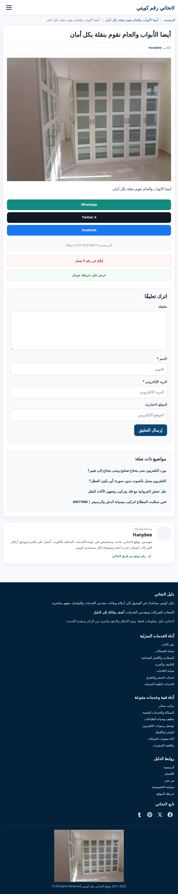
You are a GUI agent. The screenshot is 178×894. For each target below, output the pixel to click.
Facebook (89, 230)
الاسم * (162, 358)
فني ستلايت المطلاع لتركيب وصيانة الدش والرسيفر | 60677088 (119, 501)
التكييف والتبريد (164, 664)
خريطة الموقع (165, 793)
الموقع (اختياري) (156, 404)
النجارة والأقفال (164, 732)
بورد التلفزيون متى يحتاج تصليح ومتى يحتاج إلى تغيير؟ (127, 470)
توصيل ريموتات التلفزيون (158, 726)
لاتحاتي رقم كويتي (156, 7)
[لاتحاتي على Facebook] (170, 815)
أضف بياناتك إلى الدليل (108, 612)
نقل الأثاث (168, 644)
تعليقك (162, 306)
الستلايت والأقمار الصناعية (157, 658)
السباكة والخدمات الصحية (158, 712)
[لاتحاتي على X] (160, 815)
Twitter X (89, 217)
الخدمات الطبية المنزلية (159, 684)
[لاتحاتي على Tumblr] (139, 815)
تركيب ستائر (166, 706)
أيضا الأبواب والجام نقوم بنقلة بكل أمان (131, 20)
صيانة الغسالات (164, 651)
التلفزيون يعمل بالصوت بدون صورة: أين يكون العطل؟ (127, 480)
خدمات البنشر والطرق (160, 677)
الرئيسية (169, 20)
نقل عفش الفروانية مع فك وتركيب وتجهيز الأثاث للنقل (127, 491)
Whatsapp (89, 204)
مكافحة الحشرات (163, 745)
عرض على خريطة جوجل (89, 275)
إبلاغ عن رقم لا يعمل (89, 260)
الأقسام (169, 774)
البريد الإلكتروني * (155, 381)
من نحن (169, 780)
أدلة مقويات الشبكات (161, 739)
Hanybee (155, 48)
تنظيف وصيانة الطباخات (159, 719)
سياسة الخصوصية (163, 787)
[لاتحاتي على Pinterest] (150, 815)
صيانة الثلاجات (165, 671)
